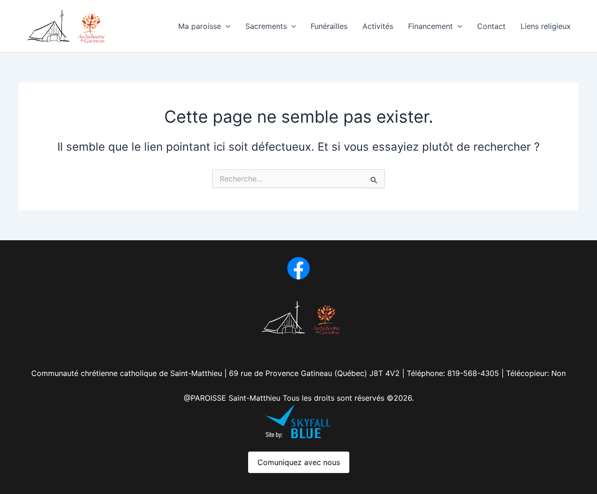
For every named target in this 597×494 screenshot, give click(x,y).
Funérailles (329, 26)
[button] (225, 26)
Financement (430, 26)
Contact (491, 26)
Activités (377, 26)
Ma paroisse (199, 26)
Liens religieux (546, 26)
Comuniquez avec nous (298, 462)
